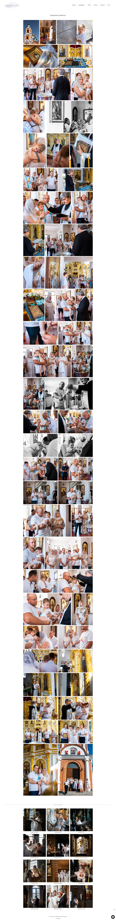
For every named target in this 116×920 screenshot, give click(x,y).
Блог (109, 5)
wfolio (59, 918)
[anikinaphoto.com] (12, 5)
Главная (74, 5)
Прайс (89, 5)
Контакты (102, 5)
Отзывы (95, 5)
